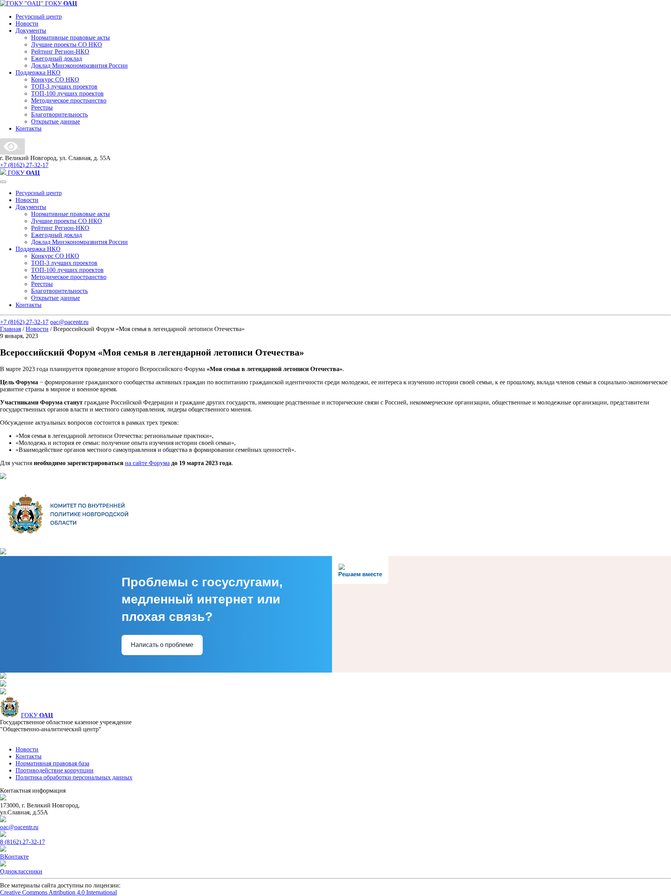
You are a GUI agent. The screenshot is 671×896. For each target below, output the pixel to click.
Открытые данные (55, 121)
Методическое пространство (68, 100)
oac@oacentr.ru (69, 322)
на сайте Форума (147, 463)
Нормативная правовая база (52, 763)
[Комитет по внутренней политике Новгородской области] (68, 544)
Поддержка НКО (38, 72)
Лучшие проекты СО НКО (66, 44)
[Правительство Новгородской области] (3, 477)
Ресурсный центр (39, 16)
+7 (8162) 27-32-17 (24, 165)
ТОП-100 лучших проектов (67, 93)
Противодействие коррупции (55, 770)
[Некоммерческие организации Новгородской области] (3, 684)
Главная (10, 329)
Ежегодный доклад (56, 58)
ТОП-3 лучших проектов (64, 86)
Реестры (42, 107)
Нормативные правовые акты (70, 37)
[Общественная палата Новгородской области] (3, 676)
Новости (27, 23)
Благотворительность (59, 114)
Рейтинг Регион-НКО (60, 51)
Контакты (29, 128)
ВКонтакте (14, 856)
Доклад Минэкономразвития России (79, 65)
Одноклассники (21, 871)
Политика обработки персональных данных (74, 777)
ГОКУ (37, 715)
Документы (31, 30)
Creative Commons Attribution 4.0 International (58, 892)
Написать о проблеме (162, 644)
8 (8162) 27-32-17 (22, 841)
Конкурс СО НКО (55, 79)
